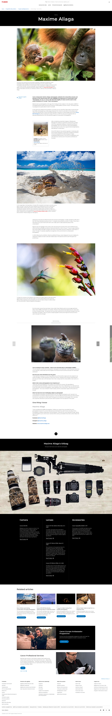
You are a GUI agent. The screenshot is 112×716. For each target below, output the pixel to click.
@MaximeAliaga (42, 417)
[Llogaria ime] (109, 2)
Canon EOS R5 (37, 142)
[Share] (56, 433)
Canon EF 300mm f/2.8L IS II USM (55, 563)
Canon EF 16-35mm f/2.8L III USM (40, 211)
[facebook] (100, 710)
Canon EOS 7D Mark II (48, 87)
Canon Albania (5, 710)
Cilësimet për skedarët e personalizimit (94, 707)
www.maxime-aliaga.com (43, 423)
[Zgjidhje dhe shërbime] (73, 5)
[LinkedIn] (103, 710)
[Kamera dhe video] (47, 5)
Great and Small (56, 321)
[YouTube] (109, 710)
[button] (98, 343)
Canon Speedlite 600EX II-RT (79, 525)
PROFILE (56, 14)
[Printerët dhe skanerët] (62, 5)
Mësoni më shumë (21, 617)
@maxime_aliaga (42, 420)
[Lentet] (51, 5)
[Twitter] (106, 710)
